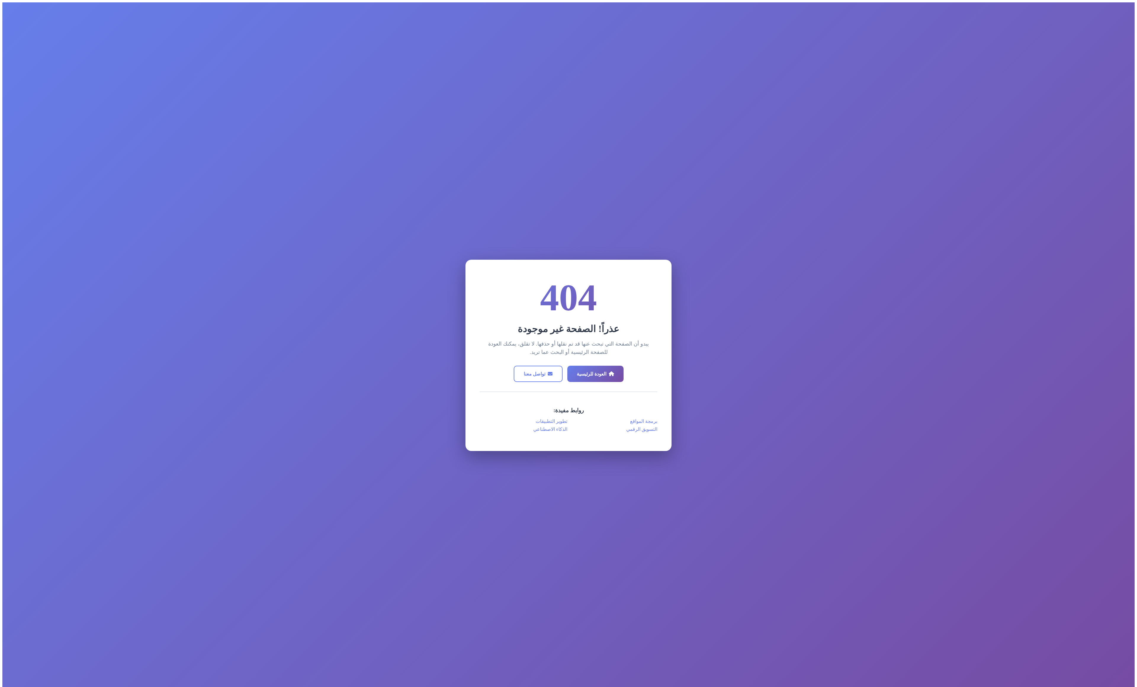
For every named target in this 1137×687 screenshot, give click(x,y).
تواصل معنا (534, 373)
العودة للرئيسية (591, 373)
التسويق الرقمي (641, 429)
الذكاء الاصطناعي (550, 429)
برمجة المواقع (643, 421)
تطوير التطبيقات (551, 421)
